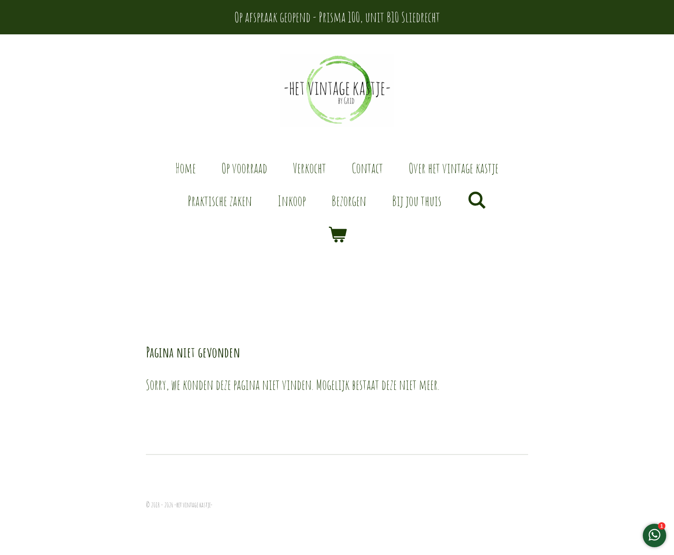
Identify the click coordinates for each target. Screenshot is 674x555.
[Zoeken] (476, 200)
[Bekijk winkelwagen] (337, 234)
